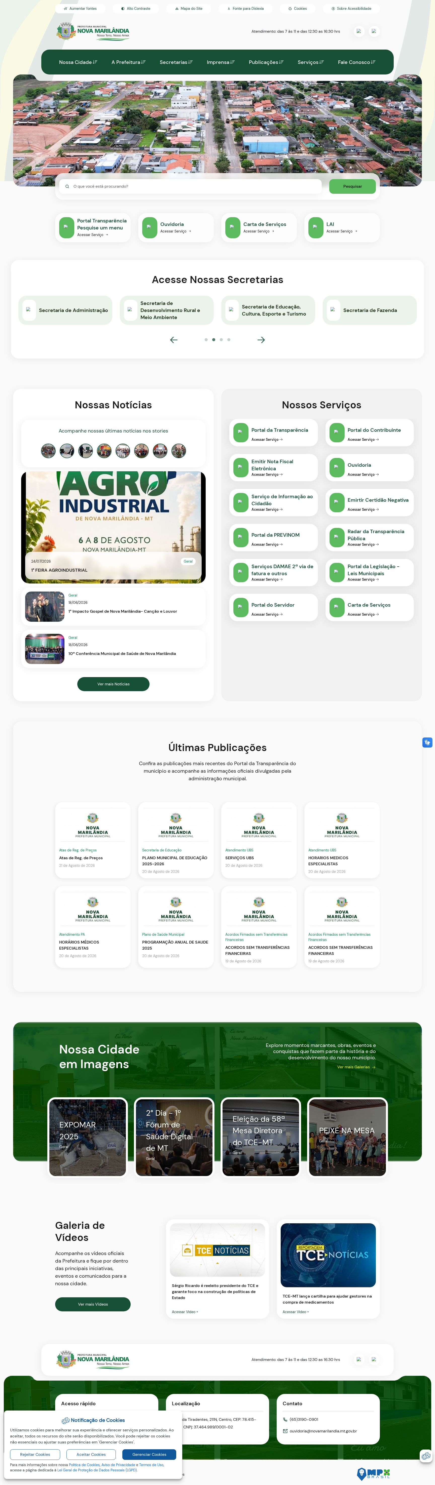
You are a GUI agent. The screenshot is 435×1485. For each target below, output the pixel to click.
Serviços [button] (308, 62)
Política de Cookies (84, 1465)
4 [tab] (228, 339)
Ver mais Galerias (353, 1067)
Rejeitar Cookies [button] (35, 1454)
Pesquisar (352, 186)
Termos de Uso (151, 1465)
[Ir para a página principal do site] (93, 31)
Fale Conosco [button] (354, 62)
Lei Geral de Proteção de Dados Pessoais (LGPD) (97, 1470)
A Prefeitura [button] (126, 62)
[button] (298, 8)
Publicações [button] (263, 62)
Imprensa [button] (218, 62)
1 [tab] (206, 339)
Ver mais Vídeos (93, 1304)
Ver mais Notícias (113, 684)
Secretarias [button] (173, 62)
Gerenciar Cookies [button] (149, 1454)
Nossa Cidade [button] (75, 62)
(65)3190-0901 (304, 1419)
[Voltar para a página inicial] (93, 1359)
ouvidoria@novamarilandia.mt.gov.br (323, 1431)
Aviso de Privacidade (118, 1465)
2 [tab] (213, 339)
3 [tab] (221, 339)
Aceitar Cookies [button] (91, 1454)
